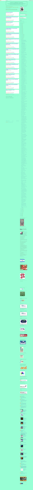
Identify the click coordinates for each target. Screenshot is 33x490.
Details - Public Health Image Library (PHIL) (23, 144)
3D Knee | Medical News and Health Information (23, 46)
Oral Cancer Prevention (9, 22)
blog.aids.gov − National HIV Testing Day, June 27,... (23, 129)
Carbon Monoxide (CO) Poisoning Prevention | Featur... (24, 150)
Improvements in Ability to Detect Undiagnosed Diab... (24, 92)
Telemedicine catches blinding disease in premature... (23, 199)
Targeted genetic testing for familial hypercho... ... (23, 68)
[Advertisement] (11, 116)
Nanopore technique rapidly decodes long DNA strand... (23, 203)
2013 (21, 212)
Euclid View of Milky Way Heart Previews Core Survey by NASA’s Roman (23, 398)
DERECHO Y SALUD (23, 413)
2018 (21, 30)
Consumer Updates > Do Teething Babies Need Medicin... (24, 119)
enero (21, 211)
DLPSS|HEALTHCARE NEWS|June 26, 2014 (23, 184)
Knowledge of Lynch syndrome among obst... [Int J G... (24, 73)
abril (21, 209)
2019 (21, 29)
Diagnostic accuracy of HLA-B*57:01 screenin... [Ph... (23, 65)
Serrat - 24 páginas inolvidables (24, 449)
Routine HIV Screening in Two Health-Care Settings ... (23, 195)
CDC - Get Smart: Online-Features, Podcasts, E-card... (24, 156)
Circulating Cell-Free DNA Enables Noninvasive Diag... (23, 71)
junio (21, 39)
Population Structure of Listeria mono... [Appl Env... (24, 57)
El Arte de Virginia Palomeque (23, 444)
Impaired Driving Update (23, 173)
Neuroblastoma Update (23, 177)
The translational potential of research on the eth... (23, 94)
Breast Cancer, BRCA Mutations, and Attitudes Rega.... (24, 81)
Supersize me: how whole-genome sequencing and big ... (24, 103)
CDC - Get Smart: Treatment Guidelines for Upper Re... (23, 159)
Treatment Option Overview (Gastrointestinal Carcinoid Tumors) (12, 34)
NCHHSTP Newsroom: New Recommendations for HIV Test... (23, 205)
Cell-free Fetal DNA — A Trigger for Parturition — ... (24, 62)
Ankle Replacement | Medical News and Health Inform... (23, 48)
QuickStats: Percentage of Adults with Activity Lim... (24, 186)
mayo (21, 208)
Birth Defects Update (23, 172)
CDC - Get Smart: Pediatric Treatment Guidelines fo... (23, 158)
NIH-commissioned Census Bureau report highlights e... (23, 40)
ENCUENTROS (22, 448)
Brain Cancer (12, 88)
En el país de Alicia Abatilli (23, 442)
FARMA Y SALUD (22, 463)
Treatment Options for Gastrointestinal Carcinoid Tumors (11, 28)
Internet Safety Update (23, 169)
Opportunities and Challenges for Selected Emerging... (24, 105)
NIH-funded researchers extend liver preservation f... (23, 45)
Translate (24, 18)
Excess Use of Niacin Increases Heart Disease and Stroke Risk (25, 436)
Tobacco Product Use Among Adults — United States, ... (23, 193)
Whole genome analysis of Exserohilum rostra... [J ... (23, 56)
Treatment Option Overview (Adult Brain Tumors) (12, 85)
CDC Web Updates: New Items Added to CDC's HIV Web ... (23, 139)
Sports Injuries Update (23, 110)
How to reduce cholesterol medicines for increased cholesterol (24, 469)
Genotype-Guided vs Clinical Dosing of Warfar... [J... (23, 63)
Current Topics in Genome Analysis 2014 (23, 100)
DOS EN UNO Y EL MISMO (23, 431)
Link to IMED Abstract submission (23, 202)
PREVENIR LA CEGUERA (23, 438)
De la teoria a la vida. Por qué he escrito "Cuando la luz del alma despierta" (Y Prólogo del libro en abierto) (24, 423)
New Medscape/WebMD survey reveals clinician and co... (24, 161)
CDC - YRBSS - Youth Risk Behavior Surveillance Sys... (23, 136)
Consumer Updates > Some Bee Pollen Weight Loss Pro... (24, 116)
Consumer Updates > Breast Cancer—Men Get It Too (23, 121)
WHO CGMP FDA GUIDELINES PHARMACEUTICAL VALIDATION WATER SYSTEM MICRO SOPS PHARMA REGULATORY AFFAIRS (24, 433)
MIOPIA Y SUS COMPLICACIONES (25, 439)
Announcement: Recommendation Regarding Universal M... (24, 190)
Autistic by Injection (22, 452)
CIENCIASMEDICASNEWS (16, 2)
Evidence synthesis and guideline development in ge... (24, 55)
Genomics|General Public (23, 50)
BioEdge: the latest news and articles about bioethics (23, 124)
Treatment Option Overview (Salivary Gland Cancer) (12, 54)
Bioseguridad (22, 409)
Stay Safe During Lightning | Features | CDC (23, 145)
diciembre (22, 34)
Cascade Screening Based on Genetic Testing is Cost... (23, 69)
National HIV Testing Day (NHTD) (24, 135)
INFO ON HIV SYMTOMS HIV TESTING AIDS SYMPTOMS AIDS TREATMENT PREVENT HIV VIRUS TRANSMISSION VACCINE (24, 467)
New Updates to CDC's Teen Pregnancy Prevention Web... (24, 143)
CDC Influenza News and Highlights (23, 138)
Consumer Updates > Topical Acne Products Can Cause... (24, 122)
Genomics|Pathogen (23, 51)
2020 (21, 28)
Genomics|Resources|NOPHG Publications (23, 52)
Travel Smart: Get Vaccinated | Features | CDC (23, 151)
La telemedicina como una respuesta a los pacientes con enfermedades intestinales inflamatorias (25, 427)
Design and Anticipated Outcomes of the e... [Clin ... (24, 66)
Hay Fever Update (22, 167)
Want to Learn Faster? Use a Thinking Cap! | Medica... (23, 49)
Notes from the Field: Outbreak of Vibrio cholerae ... (24, 192)
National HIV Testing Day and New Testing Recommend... (23, 196)
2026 (21, 23)
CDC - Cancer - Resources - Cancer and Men (23, 147)
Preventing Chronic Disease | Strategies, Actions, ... (23, 97)
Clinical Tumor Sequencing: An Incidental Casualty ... (24, 78)
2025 (21, 24)
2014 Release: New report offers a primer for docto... (24, 98)
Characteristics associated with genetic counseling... (23, 60)
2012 (21, 213)
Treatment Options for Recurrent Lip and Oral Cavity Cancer (12, 17)
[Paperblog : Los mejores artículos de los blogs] (21, 289)
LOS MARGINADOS (23, 399)
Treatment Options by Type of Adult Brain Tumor (12, 79)
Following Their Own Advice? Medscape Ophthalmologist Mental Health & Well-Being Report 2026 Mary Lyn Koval (23, 407)
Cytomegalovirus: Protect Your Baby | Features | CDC (23, 148)
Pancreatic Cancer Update (23, 114)
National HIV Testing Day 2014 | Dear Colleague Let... (24, 126)
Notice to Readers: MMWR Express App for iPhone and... (24, 189)
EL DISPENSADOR (22, 396)
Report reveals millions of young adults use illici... (24, 168)
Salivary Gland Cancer (13, 47)
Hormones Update (22, 111)
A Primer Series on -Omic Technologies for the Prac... (23, 108)
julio (21, 38)
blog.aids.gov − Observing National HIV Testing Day (23, 130)
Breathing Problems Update (23, 112)
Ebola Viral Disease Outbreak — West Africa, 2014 (24, 185)
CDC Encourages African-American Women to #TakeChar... (23, 141)
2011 (21, 214)
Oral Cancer (12, 15)
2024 (21, 25)
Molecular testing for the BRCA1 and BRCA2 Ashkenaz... (24, 72)
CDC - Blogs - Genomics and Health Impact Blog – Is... (23, 87)
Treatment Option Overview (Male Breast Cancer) (12, 69)
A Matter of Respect (23, 123)
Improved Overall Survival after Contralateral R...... (24, 75)
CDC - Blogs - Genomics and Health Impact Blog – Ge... (23, 89)
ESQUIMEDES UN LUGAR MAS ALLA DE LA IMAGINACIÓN (24, 456)
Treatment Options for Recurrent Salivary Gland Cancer (12, 44)
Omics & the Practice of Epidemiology (23, 102)
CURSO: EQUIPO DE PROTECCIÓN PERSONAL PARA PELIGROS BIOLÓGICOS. (24, 411)
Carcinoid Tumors (12, 37)
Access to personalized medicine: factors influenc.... (24, 82)
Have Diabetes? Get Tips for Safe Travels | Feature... (24, 153)
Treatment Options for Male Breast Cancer (12, 64)
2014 (21, 33)
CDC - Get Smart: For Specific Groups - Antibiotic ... (23, 155)
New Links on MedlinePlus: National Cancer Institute (23, 134)
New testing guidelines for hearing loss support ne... (24, 83)
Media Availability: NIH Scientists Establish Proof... (24, 164)
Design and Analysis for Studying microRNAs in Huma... (24, 106)
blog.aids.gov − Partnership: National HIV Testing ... (23, 200)
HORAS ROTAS (22, 417)
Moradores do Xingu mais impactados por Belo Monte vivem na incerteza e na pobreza (24, 462)
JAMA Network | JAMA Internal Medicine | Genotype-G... (24, 93)
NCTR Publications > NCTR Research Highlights (23, 132)
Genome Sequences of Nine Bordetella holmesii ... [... (23, 59)
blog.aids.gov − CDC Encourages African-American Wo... (24, 127)
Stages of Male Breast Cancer (10, 74)
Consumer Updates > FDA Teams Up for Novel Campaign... (24, 118)
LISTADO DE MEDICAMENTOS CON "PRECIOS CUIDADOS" (23, 464)
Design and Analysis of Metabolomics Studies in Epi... (24, 109)
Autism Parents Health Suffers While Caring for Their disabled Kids (25, 454)
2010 (21, 215)
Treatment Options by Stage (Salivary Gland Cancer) (12, 49)
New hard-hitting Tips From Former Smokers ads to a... (23, 86)
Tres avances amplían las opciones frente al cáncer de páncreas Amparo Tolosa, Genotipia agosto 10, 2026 (23, 404)
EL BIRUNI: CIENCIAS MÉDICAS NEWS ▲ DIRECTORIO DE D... (23, 43)
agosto (21, 37)
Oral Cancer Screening (9, 12)
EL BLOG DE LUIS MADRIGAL (22, 430)
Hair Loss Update (22, 115)
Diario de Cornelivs (22, 421)
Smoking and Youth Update (23, 174)
